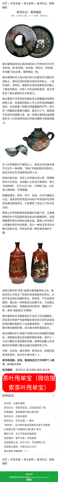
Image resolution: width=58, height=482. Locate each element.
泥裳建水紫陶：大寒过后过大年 (20, 446)
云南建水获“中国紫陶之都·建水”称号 (22, 429)
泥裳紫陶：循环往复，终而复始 (20, 438)
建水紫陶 (29, 3)
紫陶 (39, 369)
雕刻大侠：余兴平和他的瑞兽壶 (20, 433)
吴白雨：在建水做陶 (14, 403)
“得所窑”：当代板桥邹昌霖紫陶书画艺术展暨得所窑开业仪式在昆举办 (28, 424)
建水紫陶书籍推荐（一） (16, 451)
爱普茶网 (29, 474)
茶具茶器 (15, 3)
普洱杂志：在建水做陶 (15, 416)
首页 (4, 3)
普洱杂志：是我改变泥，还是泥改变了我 (25, 407)
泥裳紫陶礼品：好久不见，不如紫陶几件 (25, 442)
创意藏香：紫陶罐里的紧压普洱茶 (21, 411)
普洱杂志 (20, 369)
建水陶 (46, 369)
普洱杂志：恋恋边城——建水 (19, 420)
